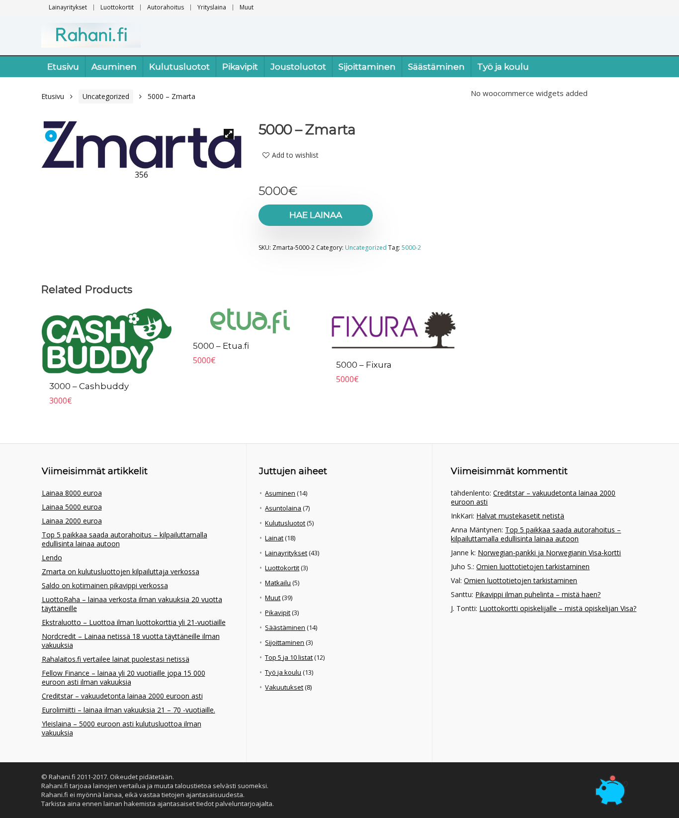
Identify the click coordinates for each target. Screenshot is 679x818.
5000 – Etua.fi (221, 346)
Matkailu (278, 582)
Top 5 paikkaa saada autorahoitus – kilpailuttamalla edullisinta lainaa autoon (124, 539)
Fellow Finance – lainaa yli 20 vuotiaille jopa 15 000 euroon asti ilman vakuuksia (123, 677)
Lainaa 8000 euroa (72, 493)
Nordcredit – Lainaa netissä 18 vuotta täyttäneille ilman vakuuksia (131, 640)
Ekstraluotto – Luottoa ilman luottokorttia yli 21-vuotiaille (134, 622)
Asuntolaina (283, 508)
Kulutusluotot (179, 67)
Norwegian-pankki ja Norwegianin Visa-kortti (549, 552)
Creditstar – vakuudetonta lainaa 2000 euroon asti (122, 696)
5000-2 (411, 247)
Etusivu (63, 67)
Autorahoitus (165, 7)
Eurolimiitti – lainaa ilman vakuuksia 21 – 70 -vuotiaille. (128, 710)
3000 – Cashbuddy (89, 386)
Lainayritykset (68, 7)
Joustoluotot (298, 67)
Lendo (52, 557)
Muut (247, 7)
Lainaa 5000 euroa (72, 506)
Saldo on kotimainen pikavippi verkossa (105, 585)
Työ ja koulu (503, 67)
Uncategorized (106, 96)
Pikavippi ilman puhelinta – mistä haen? (537, 594)
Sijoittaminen (367, 67)
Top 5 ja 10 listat (289, 657)
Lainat (274, 537)
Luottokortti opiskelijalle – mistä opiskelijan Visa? (557, 608)
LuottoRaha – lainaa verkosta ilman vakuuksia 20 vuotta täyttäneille (132, 604)
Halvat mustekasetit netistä (520, 515)
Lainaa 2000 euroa (72, 520)
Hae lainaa (315, 215)
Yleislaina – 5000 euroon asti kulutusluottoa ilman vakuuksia (121, 728)
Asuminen (114, 67)
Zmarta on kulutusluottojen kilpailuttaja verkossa (120, 571)
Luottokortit (117, 7)
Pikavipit (240, 67)
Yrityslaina (211, 7)
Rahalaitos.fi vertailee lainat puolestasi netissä (115, 659)
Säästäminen (436, 67)
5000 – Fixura (364, 365)
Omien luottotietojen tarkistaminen (533, 566)
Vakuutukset (284, 687)
